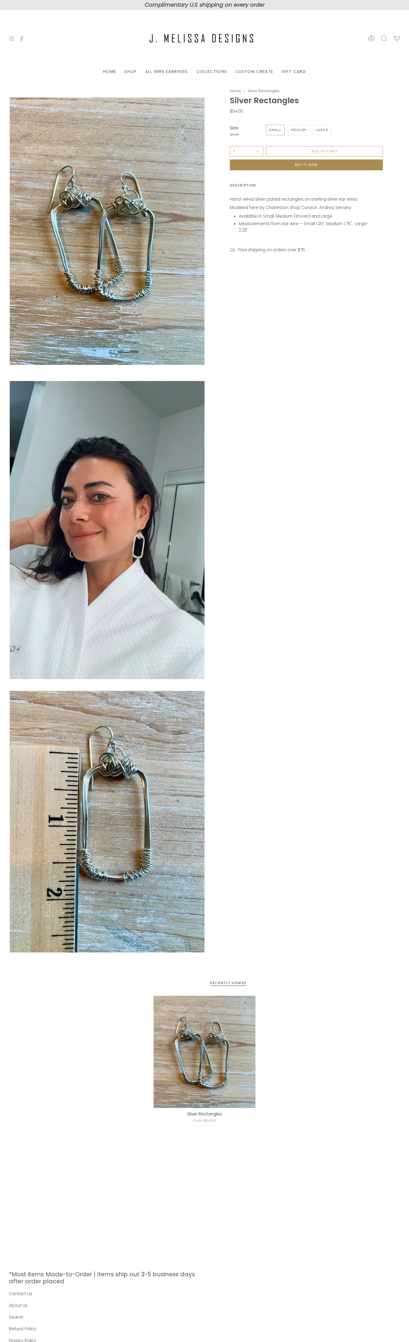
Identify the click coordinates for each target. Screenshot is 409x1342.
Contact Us (20, 1294)
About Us (18, 1305)
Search (16, 1317)
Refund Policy (22, 1329)
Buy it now (306, 165)
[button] (130, 71)
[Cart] (396, 38)
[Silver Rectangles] (204, 1052)
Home (235, 91)
